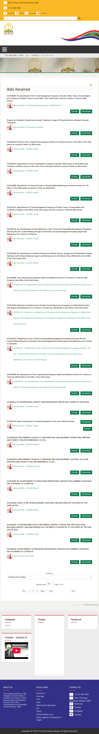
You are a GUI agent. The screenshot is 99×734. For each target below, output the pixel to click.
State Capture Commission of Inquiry (48, 718)
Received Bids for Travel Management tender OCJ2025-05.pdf (37, 105)
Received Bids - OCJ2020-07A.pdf (26, 466)
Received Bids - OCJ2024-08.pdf (26, 192)
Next (42, 591)
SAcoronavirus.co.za (44, 714)
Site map (40, 696)
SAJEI (38, 711)
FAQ (38, 699)
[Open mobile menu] (4, 49)
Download (86, 111)
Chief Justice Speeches (46, 705)
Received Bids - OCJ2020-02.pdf (26, 534)
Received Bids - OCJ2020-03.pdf (26, 510)
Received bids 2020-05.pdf (24, 556)
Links (38, 702)
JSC (37, 708)
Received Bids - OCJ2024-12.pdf (26, 171)
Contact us (40, 693)
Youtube (43, 13)
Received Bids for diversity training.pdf (28, 127)
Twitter (22, 13)
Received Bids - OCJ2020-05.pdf (26, 488)
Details (74, 111)
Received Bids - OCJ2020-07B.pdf (26, 444)
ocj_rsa (8, 625)
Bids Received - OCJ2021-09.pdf (26, 263)
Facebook (11, 13)
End (73, 591)
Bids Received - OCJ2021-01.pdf (26, 238)
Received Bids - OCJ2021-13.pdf (26, 214)
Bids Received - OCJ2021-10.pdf (26, 426)
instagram (32, 13)
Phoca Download (91, 605)
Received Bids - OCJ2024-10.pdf (26, 149)
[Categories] (91, 85)
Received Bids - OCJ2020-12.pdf (26, 406)
